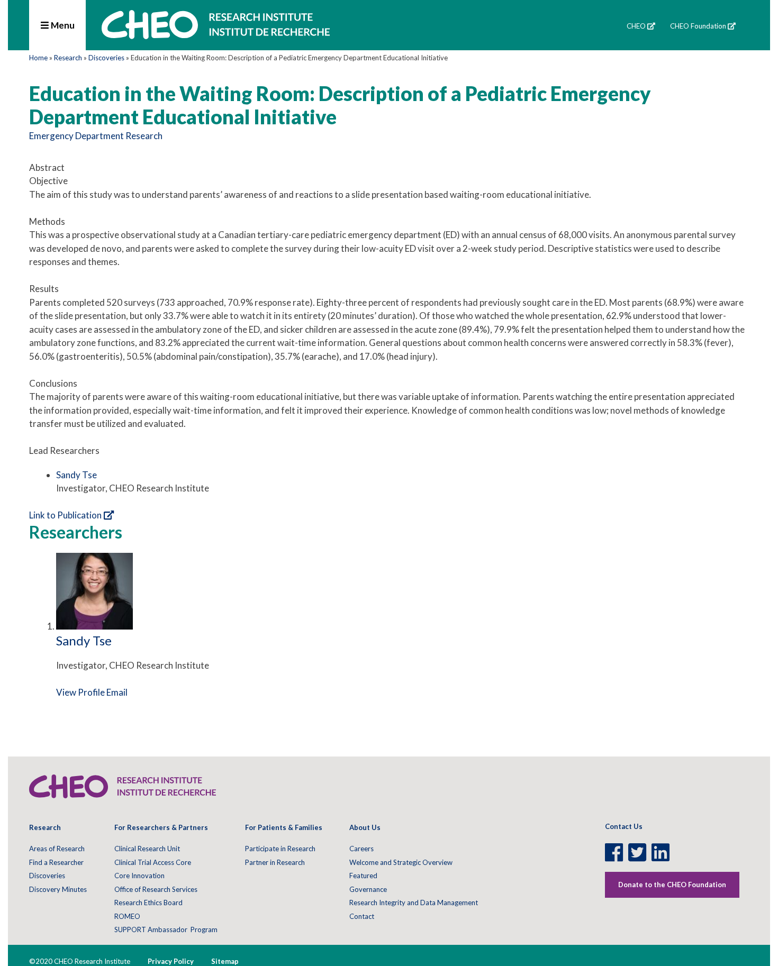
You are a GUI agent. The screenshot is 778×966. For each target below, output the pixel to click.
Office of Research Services (155, 889)
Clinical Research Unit (147, 848)
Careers (361, 848)
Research (68, 57)
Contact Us (624, 826)
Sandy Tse (76, 474)
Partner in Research (275, 862)
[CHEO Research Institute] (216, 35)
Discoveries (106, 57)
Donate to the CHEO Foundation (672, 884)
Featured (363, 875)
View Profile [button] (80, 692)
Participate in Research (280, 848)
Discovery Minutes (58, 889)
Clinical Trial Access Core (152, 862)
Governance (368, 889)
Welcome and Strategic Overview (401, 862)
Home (38, 57)
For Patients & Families (283, 827)
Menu (62, 25)
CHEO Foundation (698, 26)
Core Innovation (139, 875)
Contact (361, 916)
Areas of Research (57, 848)
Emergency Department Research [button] (95, 135)
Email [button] (117, 692)
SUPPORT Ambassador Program (166, 929)
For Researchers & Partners (161, 827)
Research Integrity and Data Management (413, 902)
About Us (365, 827)
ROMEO (127, 916)
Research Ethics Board (148, 902)
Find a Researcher (56, 862)
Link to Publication (65, 515)
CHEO (636, 26)
